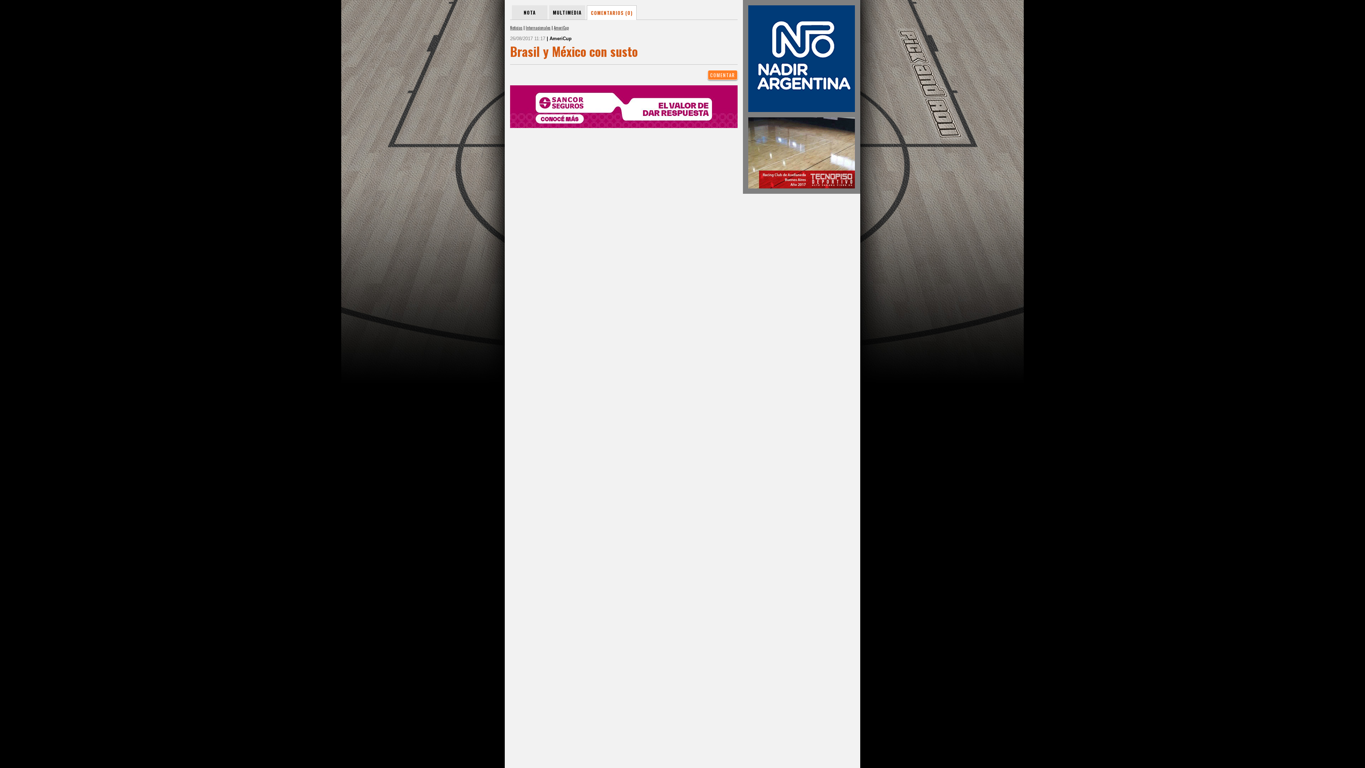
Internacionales (538, 28)
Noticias (516, 28)
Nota (530, 12)
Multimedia (567, 12)
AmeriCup (561, 28)
